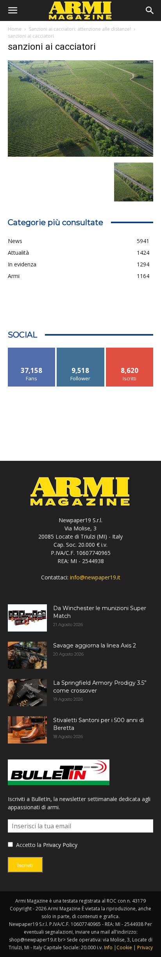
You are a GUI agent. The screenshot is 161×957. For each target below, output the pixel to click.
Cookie (124, 947)
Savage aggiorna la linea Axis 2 (94, 645)
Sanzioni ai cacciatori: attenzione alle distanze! (80, 29)
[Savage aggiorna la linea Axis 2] (27, 655)
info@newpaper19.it (95, 577)
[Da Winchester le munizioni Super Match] (27, 618)
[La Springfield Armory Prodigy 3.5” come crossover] (27, 692)
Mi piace (31, 350)
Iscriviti (129, 350)
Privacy (145, 947)
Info (108, 947)
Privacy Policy (60, 845)
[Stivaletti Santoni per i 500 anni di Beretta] (27, 730)
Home (14, 29)
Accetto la (28, 845)
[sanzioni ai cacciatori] (80, 154)
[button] (12, 10)
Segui (81, 350)
